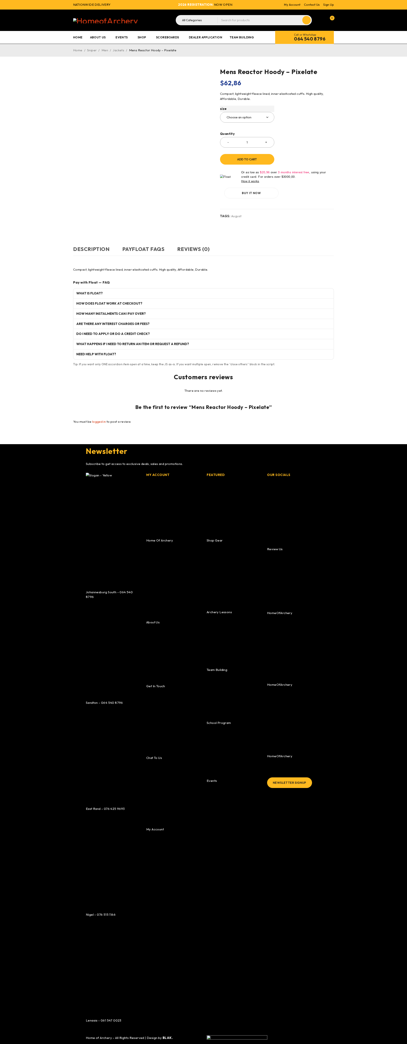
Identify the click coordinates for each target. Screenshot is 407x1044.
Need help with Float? (96, 354)
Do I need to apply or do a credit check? (113, 334)
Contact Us (312, 5)
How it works (250, 181)
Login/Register (320, 20)
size (223, 109)
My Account (292, 5)
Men (105, 50)
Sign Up (328, 5)
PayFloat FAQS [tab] (143, 249)
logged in (99, 422)
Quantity (227, 134)
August (236, 216)
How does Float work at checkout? (109, 303)
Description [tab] (91, 249)
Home (77, 50)
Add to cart (247, 159)
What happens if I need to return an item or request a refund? (132, 344)
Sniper (92, 50)
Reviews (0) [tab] (193, 249)
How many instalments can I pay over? (111, 314)
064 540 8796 (309, 38)
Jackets (118, 50)
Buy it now (251, 193)
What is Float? (89, 293)
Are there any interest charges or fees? (112, 324)
